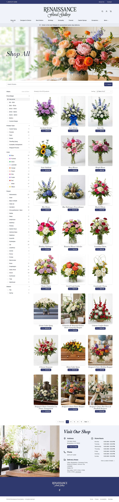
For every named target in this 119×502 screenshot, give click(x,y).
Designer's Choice (25, 20)
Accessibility (103, 499)
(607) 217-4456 (12, 2)
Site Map (110, 499)
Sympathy (61, 20)
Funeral (71, 20)
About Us (101, 2)
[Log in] (106, 11)
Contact (109, 2)
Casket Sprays (82, 20)
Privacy (96, 499)
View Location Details (107, 460)
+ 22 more (78, 472)
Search (109, 84)
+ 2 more (69, 466)
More (105, 20)
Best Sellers (39, 20)
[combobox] (104, 91)
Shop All (13, 20)
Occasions (95, 20)
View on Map (73, 446)
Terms (91, 499)
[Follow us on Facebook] (59, 490)
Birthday (50, 20)
